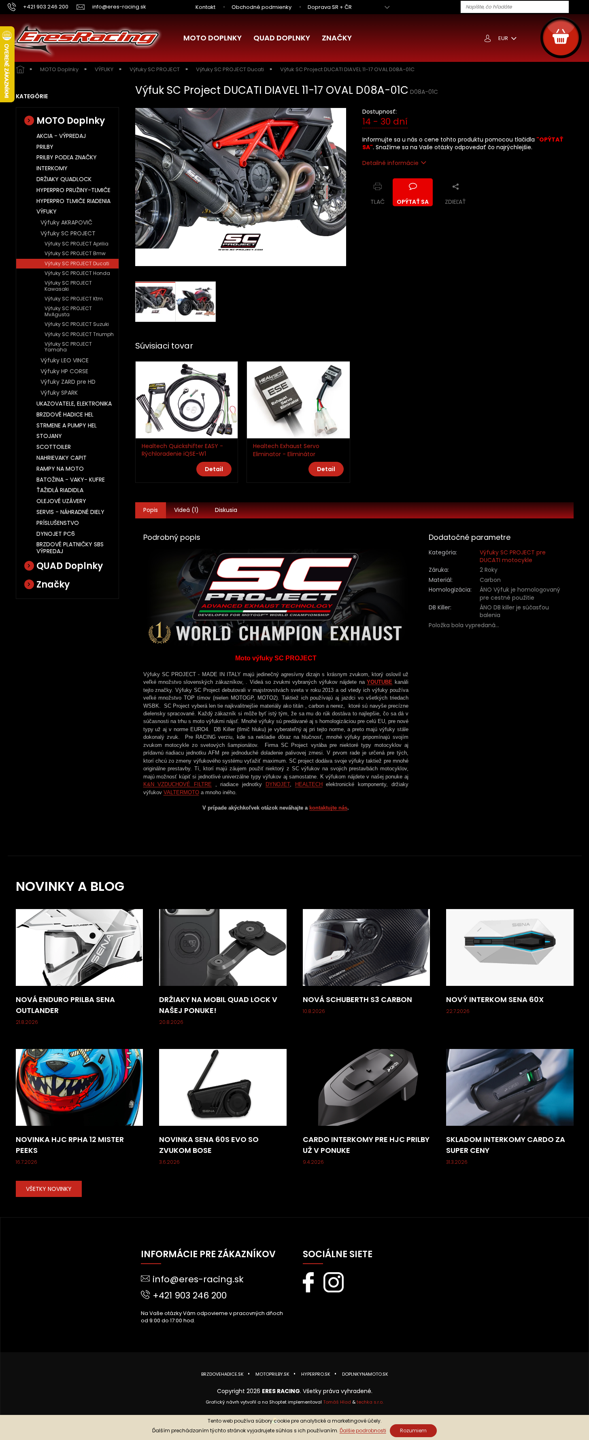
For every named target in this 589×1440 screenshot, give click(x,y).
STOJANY (49, 436)
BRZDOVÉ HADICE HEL (65, 414)
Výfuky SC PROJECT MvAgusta (68, 311)
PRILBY (44, 147)
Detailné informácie (390, 163)
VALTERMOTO (181, 792)
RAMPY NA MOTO (60, 469)
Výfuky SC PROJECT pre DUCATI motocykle (513, 556)
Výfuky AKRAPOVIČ (66, 222)
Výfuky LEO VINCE (64, 360)
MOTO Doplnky (70, 120)
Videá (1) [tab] (186, 510)
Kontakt (205, 7)
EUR (503, 38)
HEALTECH (309, 784)
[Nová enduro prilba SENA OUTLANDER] (79, 947)
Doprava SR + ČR (330, 7)
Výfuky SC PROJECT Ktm (74, 298)
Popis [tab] (150, 510)
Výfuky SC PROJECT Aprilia (76, 243)
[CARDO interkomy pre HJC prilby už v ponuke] (366, 1087)
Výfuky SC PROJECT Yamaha (68, 346)
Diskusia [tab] (226, 510)
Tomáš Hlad (337, 1402)
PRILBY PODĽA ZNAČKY (66, 157)
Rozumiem (413, 1430)
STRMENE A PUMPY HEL (66, 425)
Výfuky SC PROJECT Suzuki (77, 324)
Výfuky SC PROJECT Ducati (77, 263)
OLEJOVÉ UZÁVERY (61, 501)
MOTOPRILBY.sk (272, 1374)
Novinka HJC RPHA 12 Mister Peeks (70, 1144)
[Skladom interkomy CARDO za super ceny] (510, 1087)
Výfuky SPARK (59, 393)
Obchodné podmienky (261, 7)
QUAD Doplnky (69, 566)
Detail (214, 469)
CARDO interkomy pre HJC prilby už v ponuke (366, 1144)
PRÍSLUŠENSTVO (57, 523)
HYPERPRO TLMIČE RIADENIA (73, 201)
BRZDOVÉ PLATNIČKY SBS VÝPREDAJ (70, 547)
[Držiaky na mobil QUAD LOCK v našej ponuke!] (223, 947)
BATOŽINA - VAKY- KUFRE (70, 480)
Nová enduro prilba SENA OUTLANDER (65, 1004)
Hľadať (578, 7)
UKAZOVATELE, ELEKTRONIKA (74, 404)
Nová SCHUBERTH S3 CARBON (357, 999)
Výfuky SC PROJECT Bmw (75, 253)
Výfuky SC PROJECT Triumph (79, 334)
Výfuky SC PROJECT (68, 233)
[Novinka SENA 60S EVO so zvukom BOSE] (223, 1087)
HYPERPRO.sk (315, 1374)
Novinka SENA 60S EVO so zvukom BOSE (209, 1144)
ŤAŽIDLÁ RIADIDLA (59, 490)
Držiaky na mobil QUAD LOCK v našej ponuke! (218, 1004)
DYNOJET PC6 (55, 534)
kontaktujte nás (328, 808)
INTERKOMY (52, 168)
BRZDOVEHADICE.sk (222, 1374)
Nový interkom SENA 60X (495, 999)
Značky (53, 584)
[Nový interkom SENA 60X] (510, 947)
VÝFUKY (46, 211)
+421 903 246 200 (190, 1295)
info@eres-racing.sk (198, 1279)
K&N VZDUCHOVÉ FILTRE (177, 784)
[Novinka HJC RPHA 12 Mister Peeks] (79, 1087)
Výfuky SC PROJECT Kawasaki (68, 285)
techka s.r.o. (370, 1402)
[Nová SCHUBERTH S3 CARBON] (366, 947)
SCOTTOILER (53, 447)
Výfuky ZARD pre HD (68, 382)
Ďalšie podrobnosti (363, 1430)
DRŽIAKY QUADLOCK (63, 179)
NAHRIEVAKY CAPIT (61, 458)
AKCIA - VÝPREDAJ (61, 136)
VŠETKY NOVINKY (49, 1189)
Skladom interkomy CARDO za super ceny (505, 1144)
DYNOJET (278, 784)
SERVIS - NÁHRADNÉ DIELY (70, 512)
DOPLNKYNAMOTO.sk (365, 1374)
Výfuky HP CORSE (64, 371)
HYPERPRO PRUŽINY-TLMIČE (73, 190)
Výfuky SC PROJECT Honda (77, 273)
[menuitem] (212, 38)
